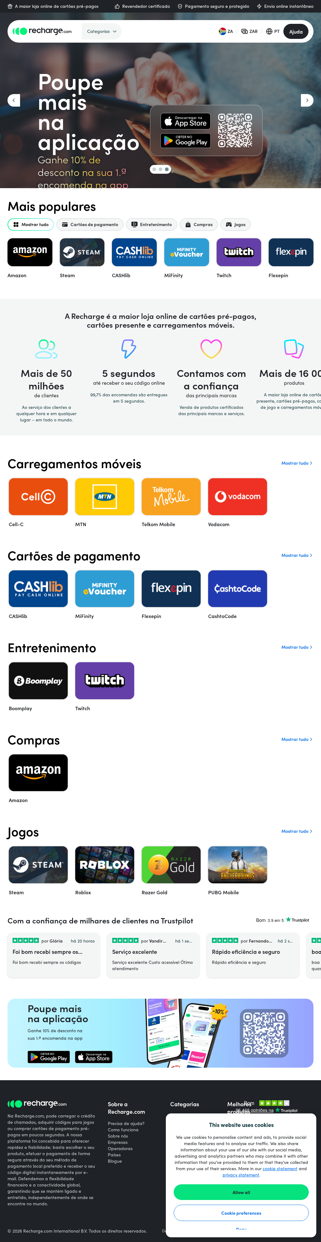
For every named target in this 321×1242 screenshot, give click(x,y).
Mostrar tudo (295, 463)
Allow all (241, 1192)
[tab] (31, 224)
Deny (241, 1229)
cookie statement (280, 1168)
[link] (185, 121)
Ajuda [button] (296, 31)
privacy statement (241, 1175)
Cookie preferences (241, 1213)
